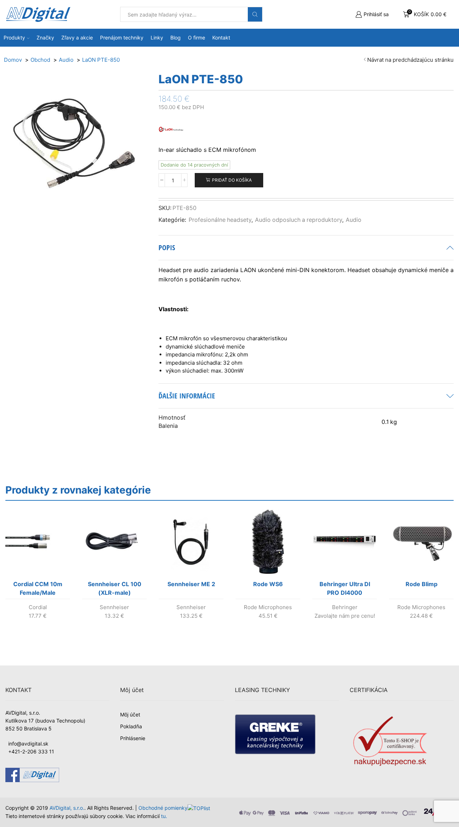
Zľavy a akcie (77, 37)
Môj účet (130, 714)
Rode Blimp (421, 584)
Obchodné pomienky (163, 808)
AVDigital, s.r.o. (66, 808)
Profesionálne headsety (220, 219)
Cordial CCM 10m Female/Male (37, 588)
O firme (196, 37)
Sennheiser (114, 607)
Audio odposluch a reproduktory (298, 219)
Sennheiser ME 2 (191, 584)
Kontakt (221, 37)
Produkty (14, 37)
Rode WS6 (268, 584)
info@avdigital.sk (28, 743)
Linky (157, 37)
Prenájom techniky (121, 37)
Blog (175, 37)
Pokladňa (131, 726)
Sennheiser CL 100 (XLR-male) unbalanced (114, 589)
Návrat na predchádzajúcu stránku (410, 59)
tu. (164, 816)
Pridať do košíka (232, 180)
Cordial (38, 607)
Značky (45, 37)
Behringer (345, 607)
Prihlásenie (132, 738)
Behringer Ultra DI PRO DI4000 (345, 588)
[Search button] (255, 14)
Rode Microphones (268, 607)
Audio (353, 219)
